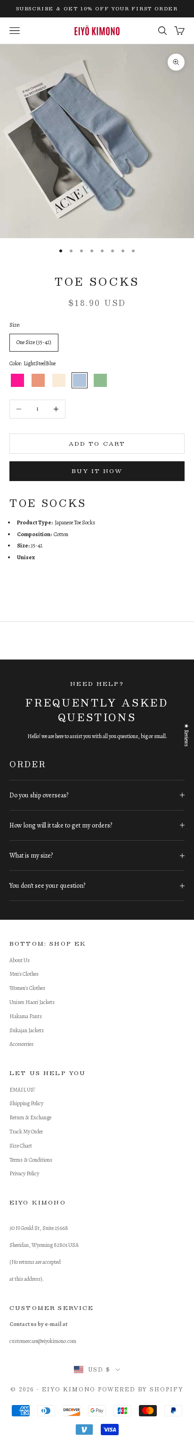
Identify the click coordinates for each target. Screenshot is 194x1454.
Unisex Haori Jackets (32, 1002)
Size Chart (20, 1145)
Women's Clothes (27, 988)
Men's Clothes (24, 974)
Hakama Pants (25, 1016)
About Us (19, 960)
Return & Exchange (30, 1117)
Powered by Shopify (141, 1389)
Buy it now (97, 470)
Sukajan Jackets (26, 1030)
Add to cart (97, 443)
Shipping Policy (26, 1103)
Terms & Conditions (30, 1160)
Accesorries (21, 1044)
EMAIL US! (22, 1089)
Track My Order (26, 1131)
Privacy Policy (24, 1173)
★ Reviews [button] (186, 734)
